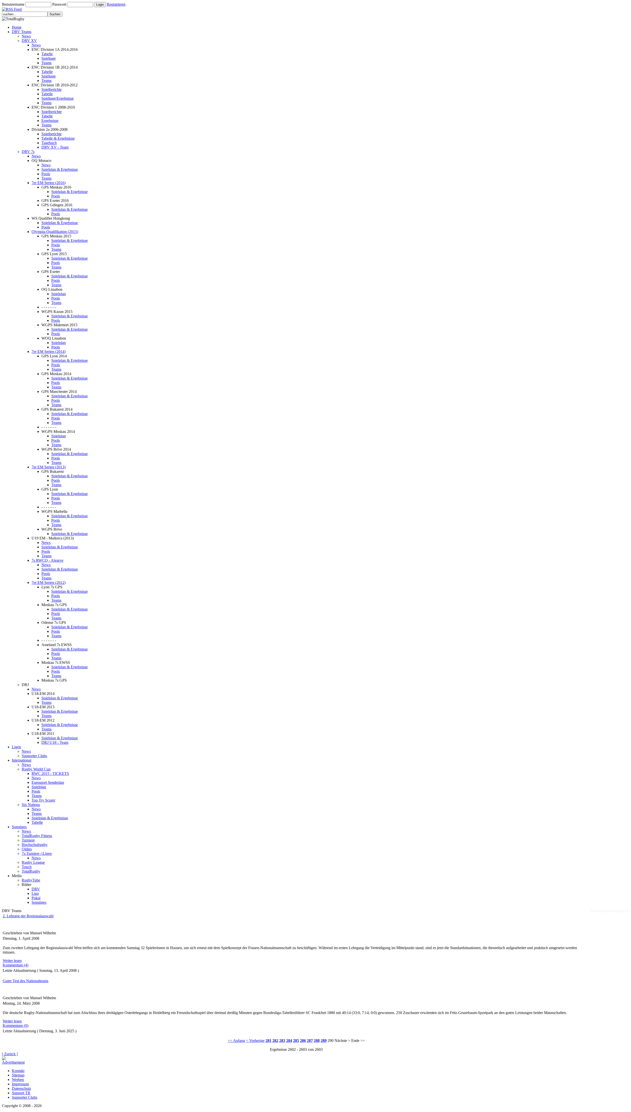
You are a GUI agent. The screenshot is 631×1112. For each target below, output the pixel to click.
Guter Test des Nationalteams (25, 981)
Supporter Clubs (34, 756)
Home (16, 27)
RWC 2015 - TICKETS (50, 773)
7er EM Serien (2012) (49, 582)
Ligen (16, 747)
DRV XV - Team (55, 147)
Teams (46, 63)
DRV (36, 889)
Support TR (21, 1093)
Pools (45, 174)
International (21, 760)
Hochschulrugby (35, 845)
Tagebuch (49, 143)
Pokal (36, 898)
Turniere (28, 840)
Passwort (59, 4)
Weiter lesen (12, 961)
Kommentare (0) (15, 1025)
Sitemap (18, 1075)
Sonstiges (19, 827)
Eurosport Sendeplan (48, 782)
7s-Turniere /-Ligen (37, 853)
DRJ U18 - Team (54, 742)
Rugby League (33, 862)
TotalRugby (31, 871)
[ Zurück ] (10, 1054)
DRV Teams (21, 32)
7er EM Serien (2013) (49, 467)
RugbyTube (31, 880)
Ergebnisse (49, 120)
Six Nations (31, 805)
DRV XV (29, 40)
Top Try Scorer (43, 800)
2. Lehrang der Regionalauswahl (28, 916)
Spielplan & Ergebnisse (59, 169)
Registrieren (116, 4)
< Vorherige (255, 1040)
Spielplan (58, 294)
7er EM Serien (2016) (49, 183)
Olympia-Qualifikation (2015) (55, 232)
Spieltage (48, 58)
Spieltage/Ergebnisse (57, 98)
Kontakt (18, 1071)
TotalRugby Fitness (37, 836)
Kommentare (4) (15, 965)
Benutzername (13, 4)
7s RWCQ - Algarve (47, 560)
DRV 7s (28, 152)
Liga (35, 893)
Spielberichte (51, 89)
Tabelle (47, 54)
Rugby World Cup (36, 769)
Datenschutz (21, 1088)
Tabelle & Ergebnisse (58, 138)
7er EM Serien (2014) (49, 351)
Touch (27, 867)
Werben (18, 1079)
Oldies (27, 849)
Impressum (20, 1084)
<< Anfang (236, 1040)
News (26, 36)
